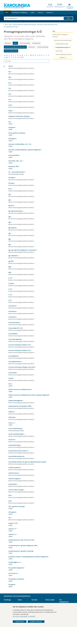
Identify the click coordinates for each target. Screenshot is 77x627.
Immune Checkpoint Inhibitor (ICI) (19, 345)
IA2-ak (10, 66)
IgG (9, 244)
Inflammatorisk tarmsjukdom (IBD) (19, 406)
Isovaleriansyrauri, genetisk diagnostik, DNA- (23, 545)
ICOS (10, 105)
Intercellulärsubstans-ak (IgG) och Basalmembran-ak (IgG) (27, 462)
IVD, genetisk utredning (15, 579)
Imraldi (10, 378)
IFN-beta (11, 183)
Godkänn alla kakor (36, 621)
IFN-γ (10, 189)
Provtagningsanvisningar (11, 26)
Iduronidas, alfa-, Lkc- (15, 161)
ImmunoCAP (12, 373)
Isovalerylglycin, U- (14, 562)
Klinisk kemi (32, 47)
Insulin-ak (11, 439)
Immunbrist (12, 306)
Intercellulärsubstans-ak (16, 456)
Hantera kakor (19, 621)
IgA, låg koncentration (15, 211)
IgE (9, 233)
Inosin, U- (11, 423)
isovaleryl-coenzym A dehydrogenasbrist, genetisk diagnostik (28, 557)
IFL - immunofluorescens (16, 172)
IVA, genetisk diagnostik (16, 568)
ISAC (9, 495)
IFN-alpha (11, 177)
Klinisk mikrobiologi (43, 47)
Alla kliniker (8, 43)
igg (9, 239)
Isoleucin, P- (12, 529)
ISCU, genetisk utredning (16, 506)
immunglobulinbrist (14, 361)
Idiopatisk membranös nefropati (18, 116)
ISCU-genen (12, 512)
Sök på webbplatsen (11, 18)
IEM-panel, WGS (13, 166)
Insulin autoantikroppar (16, 434)
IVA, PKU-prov (12, 573)
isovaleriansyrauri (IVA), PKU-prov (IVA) (21, 540)
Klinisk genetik (36, 43)
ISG (9, 518)
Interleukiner (12, 484)
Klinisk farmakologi (25, 43)
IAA (9, 72)
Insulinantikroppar (14, 445)
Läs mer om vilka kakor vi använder (24, 616)
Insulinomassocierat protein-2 (18, 451)
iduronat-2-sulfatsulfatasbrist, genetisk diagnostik (24, 150)
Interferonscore (13, 473)
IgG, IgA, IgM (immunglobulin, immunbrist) (22, 250)
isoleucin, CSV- (13, 523)
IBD (9, 77)
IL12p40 (10, 283)
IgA (9, 194)
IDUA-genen (12, 138)
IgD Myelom (12, 228)
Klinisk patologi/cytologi (11, 51)
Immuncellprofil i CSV (15, 328)
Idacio (10, 111)
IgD (9, 216)
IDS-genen (11, 127)
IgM (9, 267)
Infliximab (11, 417)
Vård (10, 24)
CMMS (15, 43)
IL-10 (10, 278)
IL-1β (10, 295)
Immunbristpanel (14, 322)
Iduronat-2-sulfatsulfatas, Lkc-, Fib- (19, 144)
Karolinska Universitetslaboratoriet (47, 24)
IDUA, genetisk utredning (16, 133)
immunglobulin (13, 356)
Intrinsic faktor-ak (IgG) (16, 490)
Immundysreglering (14, 339)
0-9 (22, 57)
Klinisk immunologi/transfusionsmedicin (15, 47)
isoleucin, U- (12, 534)
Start (6, 24)
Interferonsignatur (14, 478)
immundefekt (12, 334)
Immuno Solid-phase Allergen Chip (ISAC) (21, 367)
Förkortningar (59, 51)
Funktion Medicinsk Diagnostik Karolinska (24, 24)
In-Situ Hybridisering (15, 428)
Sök (68, 18)
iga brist (11, 205)
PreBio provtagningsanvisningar (64, 54)
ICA (9, 83)
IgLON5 (10, 261)
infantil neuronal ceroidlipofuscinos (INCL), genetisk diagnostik (28, 395)
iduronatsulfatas (13, 155)
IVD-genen (11, 584)
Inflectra (11, 412)
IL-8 (9, 300)
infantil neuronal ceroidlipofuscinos (19, 389)
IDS (9, 122)
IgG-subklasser (13, 256)
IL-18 (10, 289)
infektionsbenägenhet (15, 400)
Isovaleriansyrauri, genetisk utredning (20, 551)
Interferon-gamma (14, 467)
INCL (10, 384)
